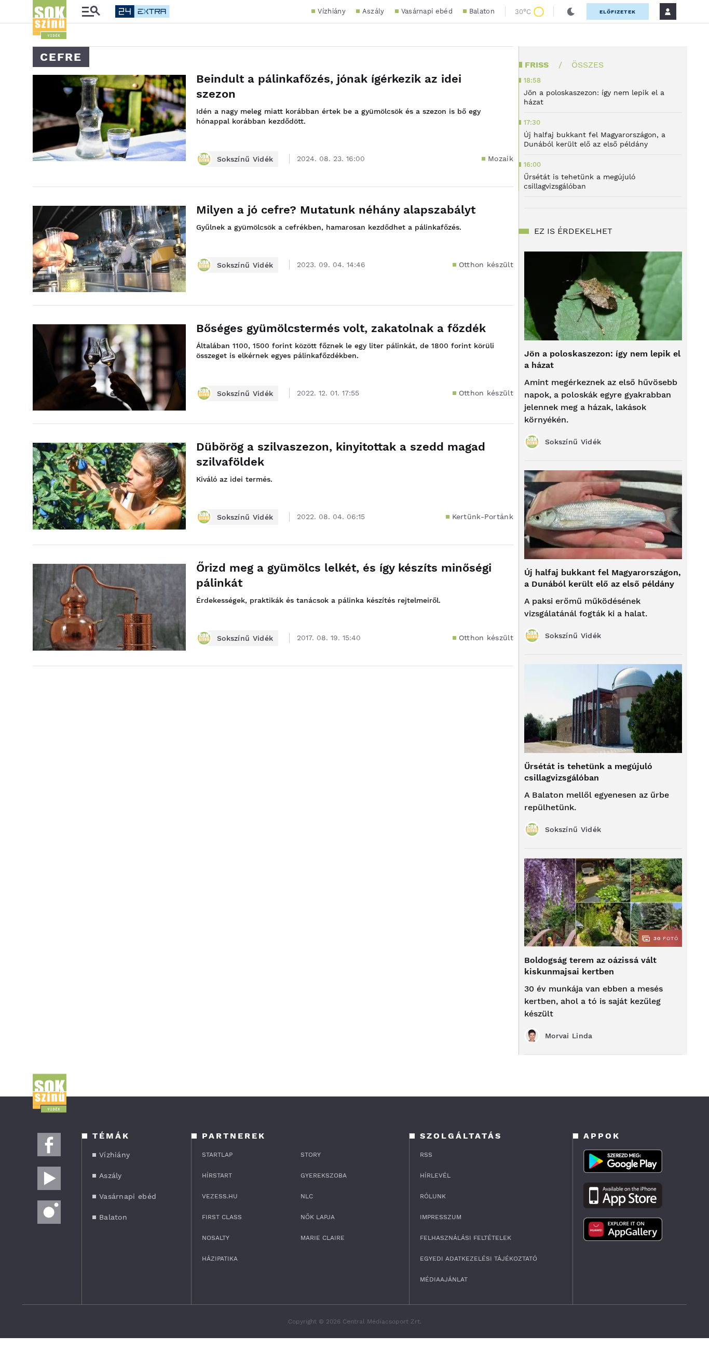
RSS (426, 1154)
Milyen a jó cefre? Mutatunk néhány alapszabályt (335, 209)
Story (311, 1154)
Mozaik (500, 158)
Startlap (217, 1154)
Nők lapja (318, 1217)
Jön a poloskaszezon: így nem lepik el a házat (602, 359)
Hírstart (217, 1175)
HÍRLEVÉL (435, 1175)
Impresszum (440, 1217)
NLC (307, 1196)
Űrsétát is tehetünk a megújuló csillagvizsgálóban (588, 772)
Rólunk (433, 1196)
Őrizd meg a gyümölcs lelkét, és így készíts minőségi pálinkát (344, 575)
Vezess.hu (220, 1196)
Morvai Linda (569, 1036)
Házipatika (220, 1258)
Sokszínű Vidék (245, 159)
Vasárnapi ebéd (427, 11)
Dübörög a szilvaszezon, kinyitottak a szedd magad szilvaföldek (340, 454)
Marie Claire (323, 1237)
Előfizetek (617, 12)
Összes (587, 65)
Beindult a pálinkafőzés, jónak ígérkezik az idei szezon (328, 86)
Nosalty (215, 1237)
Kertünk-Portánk (483, 516)
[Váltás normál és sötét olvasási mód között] (571, 11)
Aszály (373, 11)
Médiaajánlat (444, 1279)
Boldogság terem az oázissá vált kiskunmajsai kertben (590, 965)
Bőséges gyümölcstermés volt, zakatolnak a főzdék (341, 328)
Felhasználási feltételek (465, 1237)
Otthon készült (486, 264)
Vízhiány (331, 11)
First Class (222, 1217)
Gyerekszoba (324, 1175)
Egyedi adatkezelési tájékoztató (478, 1258)
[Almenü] (91, 11)
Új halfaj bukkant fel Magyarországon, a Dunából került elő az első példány (602, 578)
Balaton (482, 11)
